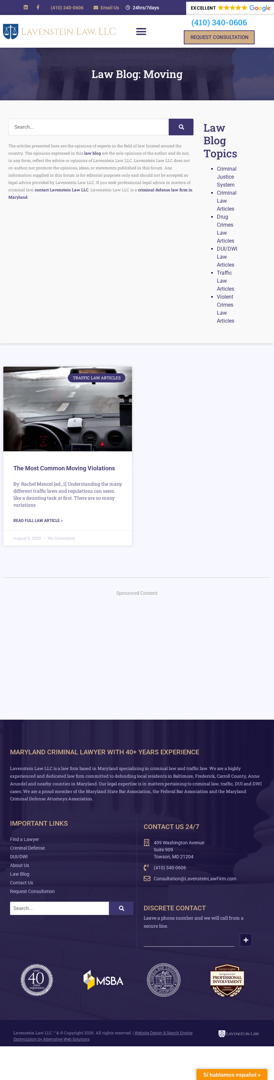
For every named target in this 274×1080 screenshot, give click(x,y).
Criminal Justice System (227, 177)
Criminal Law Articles (227, 201)
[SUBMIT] (246, 940)
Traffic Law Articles (225, 281)
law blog (92, 153)
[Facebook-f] (38, 7)
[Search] (181, 127)
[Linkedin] (26, 7)
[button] (142, 7)
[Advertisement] (137, 649)
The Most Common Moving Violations (64, 468)
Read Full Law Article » (38, 520)
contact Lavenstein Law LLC (62, 189)
